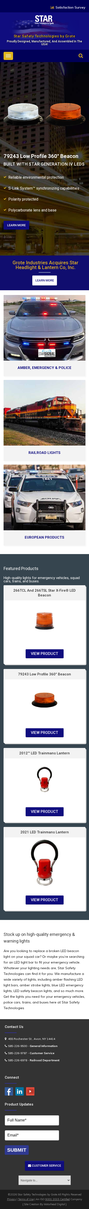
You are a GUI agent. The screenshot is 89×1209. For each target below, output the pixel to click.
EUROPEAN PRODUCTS (44, 537)
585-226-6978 (17, 1060)
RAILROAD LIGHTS (44, 453)
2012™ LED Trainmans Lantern (44, 753)
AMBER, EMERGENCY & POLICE (44, 368)
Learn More (44, 280)
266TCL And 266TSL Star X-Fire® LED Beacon (44, 592)
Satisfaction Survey (70, 7)
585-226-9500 (17, 1046)
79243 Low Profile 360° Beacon (44, 674)
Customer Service (46, 1165)
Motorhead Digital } (55, 1204)
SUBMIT (16, 1150)
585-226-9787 (17, 1053)
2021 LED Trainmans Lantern (44, 832)
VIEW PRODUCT (44, 653)
